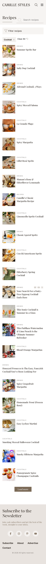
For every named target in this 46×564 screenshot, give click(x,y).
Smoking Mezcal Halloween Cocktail (20, 442)
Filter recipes (15, 31)
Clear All (21, 39)
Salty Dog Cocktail (26, 68)
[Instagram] (19, 534)
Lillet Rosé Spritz (25, 160)
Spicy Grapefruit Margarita (25, 385)
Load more (23, 489)
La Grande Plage (25, 123)
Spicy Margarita (25, 142)
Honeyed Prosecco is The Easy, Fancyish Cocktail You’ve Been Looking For (22, 370)
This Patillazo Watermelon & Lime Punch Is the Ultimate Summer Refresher (30, 333)
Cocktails (21, 102)
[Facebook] (10, 534)
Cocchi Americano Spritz (29, 253)
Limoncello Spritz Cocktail (30, 216)
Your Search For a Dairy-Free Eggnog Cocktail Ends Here (29, 294)
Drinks (20, 46)
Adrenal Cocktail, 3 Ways (29, 86)
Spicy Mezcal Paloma (27, 105)
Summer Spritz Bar (26, 49)
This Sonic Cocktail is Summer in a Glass (27, 311)
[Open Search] (36, 5)
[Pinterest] (27, 534)
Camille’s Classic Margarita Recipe (25, 199)
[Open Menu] (42, 5)
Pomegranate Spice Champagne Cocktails (28, 474)
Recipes (20, 194)
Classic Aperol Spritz (27, 235)
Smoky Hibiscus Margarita (30, 454)
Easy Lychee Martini (27, 423)
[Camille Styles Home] (16, 4)
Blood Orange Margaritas (29, 349)
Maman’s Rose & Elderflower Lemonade (28, 181)
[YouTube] (36, 534)
